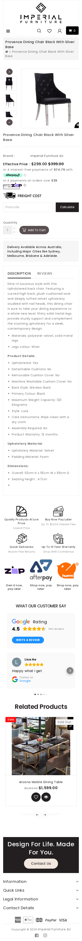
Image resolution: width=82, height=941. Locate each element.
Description (19, 273)
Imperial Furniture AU (46, 156)
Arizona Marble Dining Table (41, 782)
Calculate (67, 207)
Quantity (10, 222)
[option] (9, 100)
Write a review (28, 640)
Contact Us (41, 863)
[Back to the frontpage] (6, 52)
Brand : (9, 156)
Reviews (44, 273)
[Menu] (8, 31)
